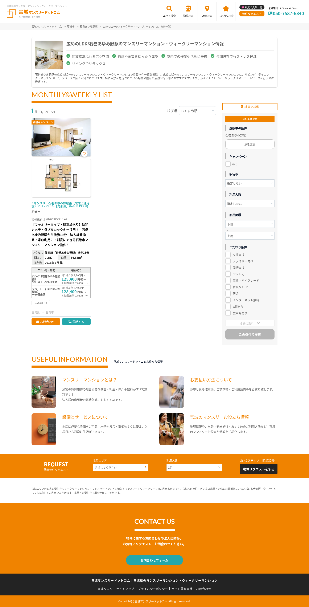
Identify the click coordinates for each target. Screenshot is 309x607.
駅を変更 (249, 144)
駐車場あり (240, 313)
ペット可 (238, 274)
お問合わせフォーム (154, 560)
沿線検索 (188, 15)
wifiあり (238, 306)
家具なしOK (240, 287)
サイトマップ (125, 588)
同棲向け (238, 267)
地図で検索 (251, 107)
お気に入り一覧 (253, 7)
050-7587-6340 (288, 13)
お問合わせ (47, 321)
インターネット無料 (246, 300)
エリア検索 (169, 15)
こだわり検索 (226, 15)
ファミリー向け (243, 261)
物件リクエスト (251, 14)
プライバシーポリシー (153, 588)
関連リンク (105, 588)
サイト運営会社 (182, 588)
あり (235, 164)
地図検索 (207, 15)
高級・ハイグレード (246, 280)
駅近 (236, 293)
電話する (78, 321)
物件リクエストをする (259, 469)
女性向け (238, 254)
